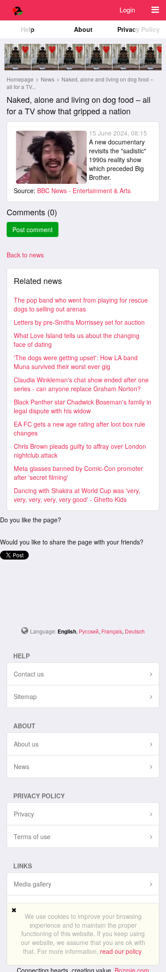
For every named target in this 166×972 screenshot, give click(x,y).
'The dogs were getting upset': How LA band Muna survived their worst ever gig (76, 362)
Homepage (20, 79)
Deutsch (135, 631)
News (48, 79)
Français (111, 631)
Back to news (25, 254)
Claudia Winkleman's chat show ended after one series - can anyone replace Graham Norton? (81, 384)
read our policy (120, 951)
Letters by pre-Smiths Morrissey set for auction (79, 322)
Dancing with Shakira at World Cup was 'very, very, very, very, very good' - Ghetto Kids (77, 495)
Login (127, 9)
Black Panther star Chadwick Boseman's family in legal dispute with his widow (82, 406)
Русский (89, 631)
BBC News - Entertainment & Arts (84, 190)
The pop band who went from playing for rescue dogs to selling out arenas (81, 304)
